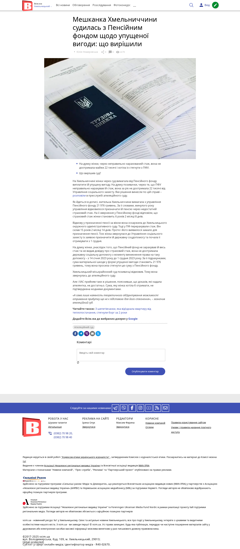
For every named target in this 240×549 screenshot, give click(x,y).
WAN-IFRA (143, 465)
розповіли (79, 195)
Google (132, 319)
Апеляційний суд (83, 327)
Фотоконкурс (122, 5)
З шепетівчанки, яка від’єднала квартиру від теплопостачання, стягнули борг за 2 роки (112, 310)
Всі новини (63, 5)
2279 (120, 52)
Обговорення (81, 5)
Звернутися (88, 426)
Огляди (149, 427)
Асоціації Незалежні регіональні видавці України (72, 465)
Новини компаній (155, 422)
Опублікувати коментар (145, 371)
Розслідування (102, 5)
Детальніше (55, 426)
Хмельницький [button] (42, 6)
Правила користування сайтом (188, 422)
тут (24, 461)
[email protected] (33, 541)
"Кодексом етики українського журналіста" (85, 457)
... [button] (134, 5)
